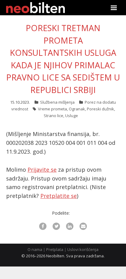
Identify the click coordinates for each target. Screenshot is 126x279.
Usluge (71, 115)
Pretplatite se (58, 195)
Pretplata (54, 249)
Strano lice (53, 115)
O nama (35, 249)
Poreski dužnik (100, 109)
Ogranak (77, 109)
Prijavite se (42, 169)
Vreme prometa (52, 109)
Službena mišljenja (57, 102)
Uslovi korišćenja (82, 249)
